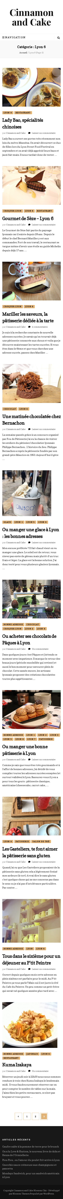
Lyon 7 (31, 739)
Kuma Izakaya (16, 1064)
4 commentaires (40, 326)
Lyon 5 (30, 522)
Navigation (15, 37)
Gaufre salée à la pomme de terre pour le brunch (30, 1146)
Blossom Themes (21, 1193)
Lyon (30, 949)
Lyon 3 (54, 735)
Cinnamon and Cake (31, 17)
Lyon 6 (8, 112)
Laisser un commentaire (44, 133)
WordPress (48, 1193)
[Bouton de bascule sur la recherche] (58, 38)
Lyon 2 (29, 629)
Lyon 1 (19, 522)
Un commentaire (40, 649)
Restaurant (23, 112)
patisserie (46, 739)
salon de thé (41, 841)
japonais (32, 1054)
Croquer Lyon (13, 211)
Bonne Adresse (13, 624)
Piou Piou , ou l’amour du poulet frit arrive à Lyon (31, 1159)
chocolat (10, 409)
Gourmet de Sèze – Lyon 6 (27, 218)
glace (7, 522)
